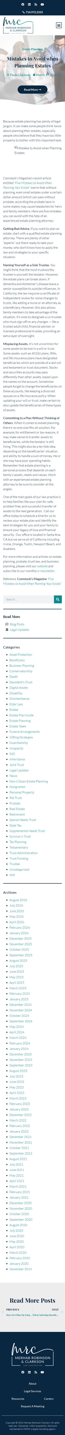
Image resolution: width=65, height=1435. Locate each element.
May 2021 (16, 1175)
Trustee (14, 864)
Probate (14, 803)
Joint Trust (16, 765)
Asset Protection (20, 655)
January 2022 (19, 1131)
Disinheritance (19, 699)
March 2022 (18, 1120)
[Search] (58, 599)
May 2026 (16, 916)
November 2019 (20, 1269)
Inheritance (17, 759)
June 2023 (16, 1082)
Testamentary (18, 847)
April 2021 (16, 1181)
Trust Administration (23, 853)
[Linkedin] (29, 4)
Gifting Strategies (21, 737)
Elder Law (16, 704)
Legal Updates (19, 770)
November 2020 (20, 1208)
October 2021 (19, 1148)
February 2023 (19, 1104)
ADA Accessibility (38, 1425)
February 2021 (19, 1192)
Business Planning (21, 666)
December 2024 (20, 1005)
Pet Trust (15, 798)
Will (12, 875)
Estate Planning (32, 49)
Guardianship (18, 743)
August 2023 (18, 1071)
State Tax (15, 825)
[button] (59, 25)
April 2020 (16, 1247)
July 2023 (16, 1076)
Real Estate (17, 809)
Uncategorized (19, 869)
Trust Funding (18, 858)
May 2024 (16, 1027)
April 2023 (16, 1093)
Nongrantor (17, 787)
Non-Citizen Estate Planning (28, 781)
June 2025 (16, 972)
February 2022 (19, 1126)
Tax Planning (17, 842)
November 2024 (20, 1010)
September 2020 (20, 1219)
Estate (13, 710)
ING (12, 754)
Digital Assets (18, 688)
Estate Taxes (17, 726)
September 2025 (20, 955)
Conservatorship (20, 671)
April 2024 (16, 1032)
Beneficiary (17, 660)
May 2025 (16, 977)
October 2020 (19, 1214)
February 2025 (19, 994)
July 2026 (16, 905)
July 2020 (16, 1230)
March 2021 (18, 1186)
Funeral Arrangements (24, 732)
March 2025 (18, 988)
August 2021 (18, 1159)
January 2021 (19, 1197)
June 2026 (16, 911)
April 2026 (16, 922)
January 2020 (19, 1263)
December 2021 (20, 1137)
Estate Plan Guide (21, 715)
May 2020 (16, 1241)
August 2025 (18, 960)
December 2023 (20, 1054)
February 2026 (19, 927)
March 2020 (18, 1252)
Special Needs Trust (22, 820)
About (32, 1383)
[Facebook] (23, 4)
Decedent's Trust (20, 682)
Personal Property (21, 792)
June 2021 (16, 1170)
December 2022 (20, 1115)
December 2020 (20, 1203)
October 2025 (19, 949)
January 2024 (19, 1049)
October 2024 (19, 1016)
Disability (15, 693)
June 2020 (16, 1236)
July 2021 (16, 1164)
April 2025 (16, 983)
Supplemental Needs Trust (27, 831)
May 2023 (16, 1087)
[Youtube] (42, 4)
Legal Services (32, 1391)
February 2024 (19, 1043)
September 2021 (20, 1153)
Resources (18, 1398)
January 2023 (19, 1109)
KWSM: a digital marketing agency (39, 1429)
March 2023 (18, 1098)
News (13, 776)
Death (13, 677)
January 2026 (19, 933)
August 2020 (18, 1225)
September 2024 (20, 1021)
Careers (49, 1398)
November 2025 (20, 944)
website (42, 566)
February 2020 (19, 1258)
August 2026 (18, 900)
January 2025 (19, 999)
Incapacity (16, 748)
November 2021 (20, 1142)
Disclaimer (24, 1425)
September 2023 (20, 1065)
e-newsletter (46, 571)
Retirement (17, 814)
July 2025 (16, 966)
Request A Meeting (32, 1406)
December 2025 (20, 938)
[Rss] (36, 4)
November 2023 (20, 1060)
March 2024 (18, 1038)
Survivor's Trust (20, 836)
